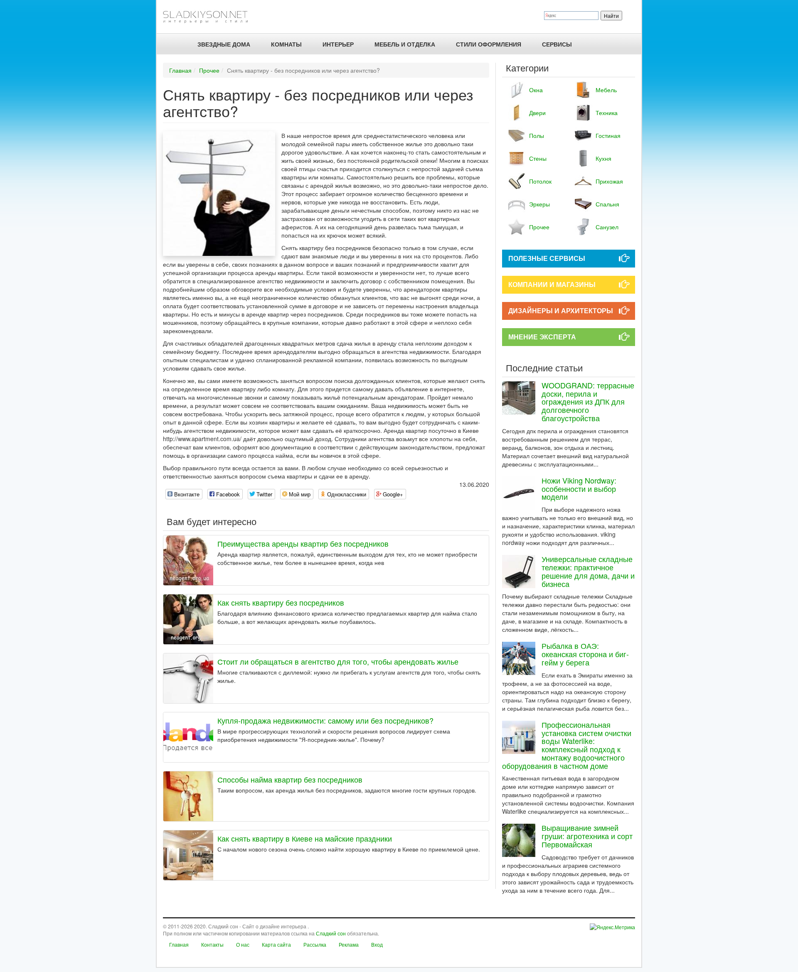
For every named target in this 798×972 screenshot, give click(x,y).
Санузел (607, 227)
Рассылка (314, 944)
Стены (538, 158)
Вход (377, 944)
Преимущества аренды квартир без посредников (303, 543)
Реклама (349, 944)
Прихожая (609, 181)
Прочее (209, 70)
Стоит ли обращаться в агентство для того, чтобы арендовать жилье (337, 661)
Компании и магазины (552, 284)
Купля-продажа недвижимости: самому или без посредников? (325, 720)
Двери (537, 112)
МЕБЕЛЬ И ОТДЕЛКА (404, 44)
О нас (242, 944)
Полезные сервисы (546, 258)
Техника (607, 112)
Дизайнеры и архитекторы (560, 310)
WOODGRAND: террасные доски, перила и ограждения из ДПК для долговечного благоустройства (588, 401)
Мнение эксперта (542, 336)
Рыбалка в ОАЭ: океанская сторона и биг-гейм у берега (585, 654)
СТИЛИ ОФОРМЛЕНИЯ (488, 44)
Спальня (607, 204)
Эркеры (539, 204)
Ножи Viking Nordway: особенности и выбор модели (579, 488)
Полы (536, 135)
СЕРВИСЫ (557, 44)
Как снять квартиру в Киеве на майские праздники (304, 838)
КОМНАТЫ (286, 44)
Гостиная (608, 135)
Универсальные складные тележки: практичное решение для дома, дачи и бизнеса (588, 571)
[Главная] (209, 17)
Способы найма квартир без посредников (289, 779)
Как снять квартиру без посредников (280, 602)
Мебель (606, 90)
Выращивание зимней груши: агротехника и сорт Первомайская (587, 835)
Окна (536, 90)
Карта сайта (276, 944)
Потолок (540, 181)
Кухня (603, 158)
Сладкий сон (331, 933)
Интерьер (338, 44)
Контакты (212, 944)
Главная (180, 70)
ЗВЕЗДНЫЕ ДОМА (223, 44)
